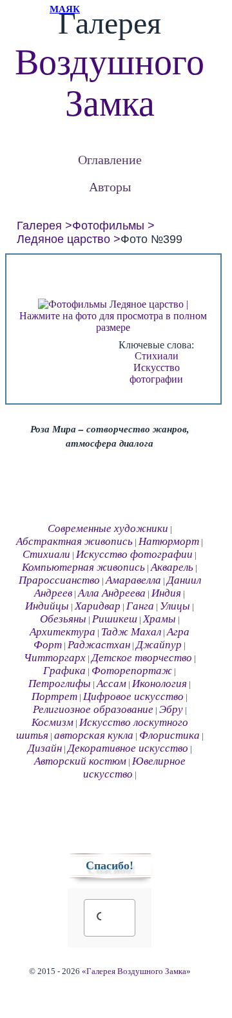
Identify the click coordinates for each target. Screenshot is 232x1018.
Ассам (111, 683)
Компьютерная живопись (83, 567)
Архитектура (62, 632)
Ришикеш (114, 619)
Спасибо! (109, 865)
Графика (64, 670)
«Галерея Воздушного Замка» (136, 971)
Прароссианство (59, 580)
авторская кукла (93, 735)
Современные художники (108, 528)
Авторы (110, 186)
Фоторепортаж (132, 670)
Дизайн (45, 748)
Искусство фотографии (156, 373)
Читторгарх (55, 658)
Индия (166, 593)
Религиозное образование (93, 709)
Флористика (169, 735)
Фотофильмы (108, 225)
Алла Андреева (112, 593)
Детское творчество (142, 658)
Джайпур (159, 645)
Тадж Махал (131, 632)
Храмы (159, 619)
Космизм (52, 722)
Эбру (171, 709)
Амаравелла (133, 580)
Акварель (172, 567)
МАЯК (65, 9)
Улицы (175, 606)
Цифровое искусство (133, 696)
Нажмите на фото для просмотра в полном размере (113, 321)
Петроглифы (59, 683)
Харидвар (98, 606)
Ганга (140, 606)
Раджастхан (99, 645)
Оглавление (110, 159)
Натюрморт (169, 541)
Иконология (159, 683)
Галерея (39, 225)
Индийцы (47, 606)
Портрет (54, 696)
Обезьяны (63, 619)
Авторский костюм (80, 761)
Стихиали (157, 355)
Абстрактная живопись (74, 541)
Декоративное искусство (128, 748)
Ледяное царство (63, 239)
